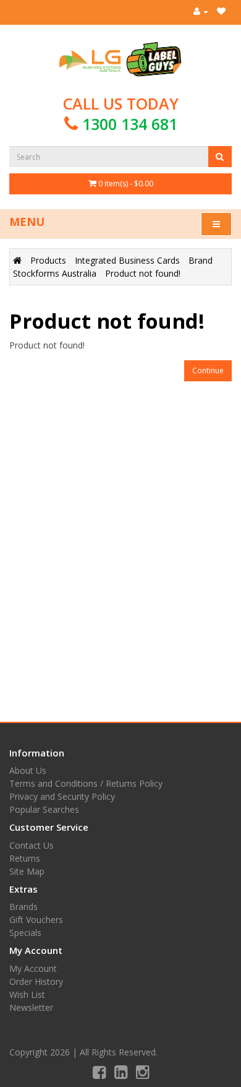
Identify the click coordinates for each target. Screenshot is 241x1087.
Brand (200, 260)
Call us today (121, 113)
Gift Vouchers (36, 919)
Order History (36, 981)
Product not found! (142, 273)
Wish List (27, 994)
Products (48, 260)
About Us (27, 770)
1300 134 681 (129, 123)
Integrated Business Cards (127, 260)
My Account (33, 968)
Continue (208, 370)
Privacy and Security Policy (62, 796)
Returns (24, 858)
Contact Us (31, 845)
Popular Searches (44, 809)
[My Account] (200, 11)
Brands (23, 906)
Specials (25, 932)
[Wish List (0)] (221, 11)
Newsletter (31, 1007)
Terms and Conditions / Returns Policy (86, 783)
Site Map (26, 871)
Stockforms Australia (54, 273)
